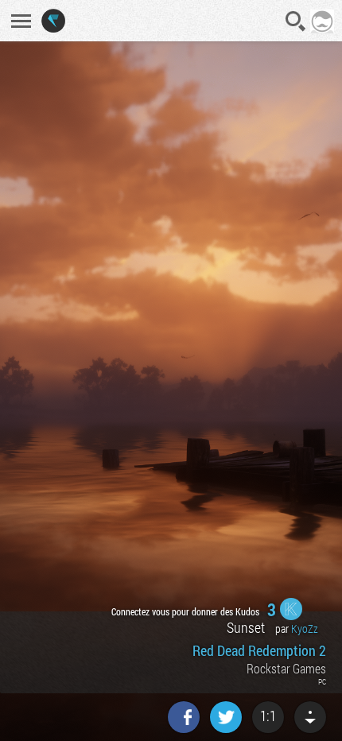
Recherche (296, 21)
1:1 (268, 715)
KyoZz (304, 628)
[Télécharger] (310, 717)
